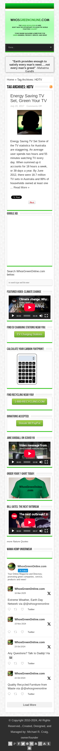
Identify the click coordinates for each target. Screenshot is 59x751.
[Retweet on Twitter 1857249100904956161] (16, 632)
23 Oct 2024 (20, 646)
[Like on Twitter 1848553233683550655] (23, 694)
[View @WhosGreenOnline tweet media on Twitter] (11, 657)
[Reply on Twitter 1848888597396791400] (10, 663)
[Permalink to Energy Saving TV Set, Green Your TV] (29, 134)
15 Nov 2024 (20, 624)
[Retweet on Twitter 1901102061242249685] (16, 609)
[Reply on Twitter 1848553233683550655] (10, 694)
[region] (29, 488)
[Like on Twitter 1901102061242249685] (23, 609)
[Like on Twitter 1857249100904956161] (23, 632)
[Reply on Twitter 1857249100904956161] (10, 632)
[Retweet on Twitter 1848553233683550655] (16, 694)
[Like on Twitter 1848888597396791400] (23, 663)
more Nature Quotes (17, 541)
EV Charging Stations (29, 334)
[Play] (13, 315)
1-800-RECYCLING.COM (29, 401)
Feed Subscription (51, 86)
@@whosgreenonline (36, 603)
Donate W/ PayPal (29, 423)
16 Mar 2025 (20, 593)
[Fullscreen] (46, 315)
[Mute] (41, 315)
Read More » (21, 187)
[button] (29, 488)
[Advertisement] (33, 240)
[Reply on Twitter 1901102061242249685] (10, 609)
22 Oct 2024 (20, 678)
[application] (29, 307)
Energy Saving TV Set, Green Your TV (28, 98)
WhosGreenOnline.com (30, 588)
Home (10, 79)
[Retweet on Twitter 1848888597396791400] (16, 663)
